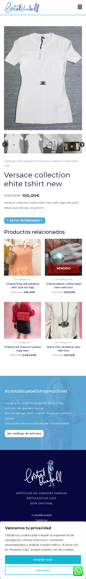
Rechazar (43, 570)
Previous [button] (4, 144)
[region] (43, 550)
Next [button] (81, 144)
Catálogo (10, 161)
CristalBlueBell (41, 515)
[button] (80, 7)
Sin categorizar (28, 161)
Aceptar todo (43, 559)
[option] (22, 143)
